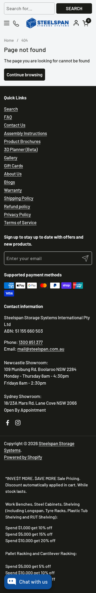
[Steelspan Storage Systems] (47, 23)
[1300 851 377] (16, 23)
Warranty (13, 190)
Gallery (10, 157)
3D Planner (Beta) (21, 149)
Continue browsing (24, 74)
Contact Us (14, 124)
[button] (86, 23)
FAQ (8, 116)
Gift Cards (13, 165)
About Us (13, 173)
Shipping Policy (18, 198)
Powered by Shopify (23, 457)
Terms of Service (20, 222)
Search (74, 8)
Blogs (9, 182)
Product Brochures (22, 141)
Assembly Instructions (25, 133)
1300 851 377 (31, 342)
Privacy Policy (17, 214)
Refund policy (17, 206)
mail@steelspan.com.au (40, 348)
